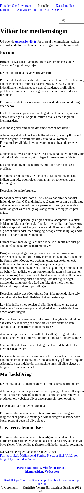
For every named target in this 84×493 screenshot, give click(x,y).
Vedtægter (52, 471)
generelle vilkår (25, 41)
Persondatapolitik (29, 467)
